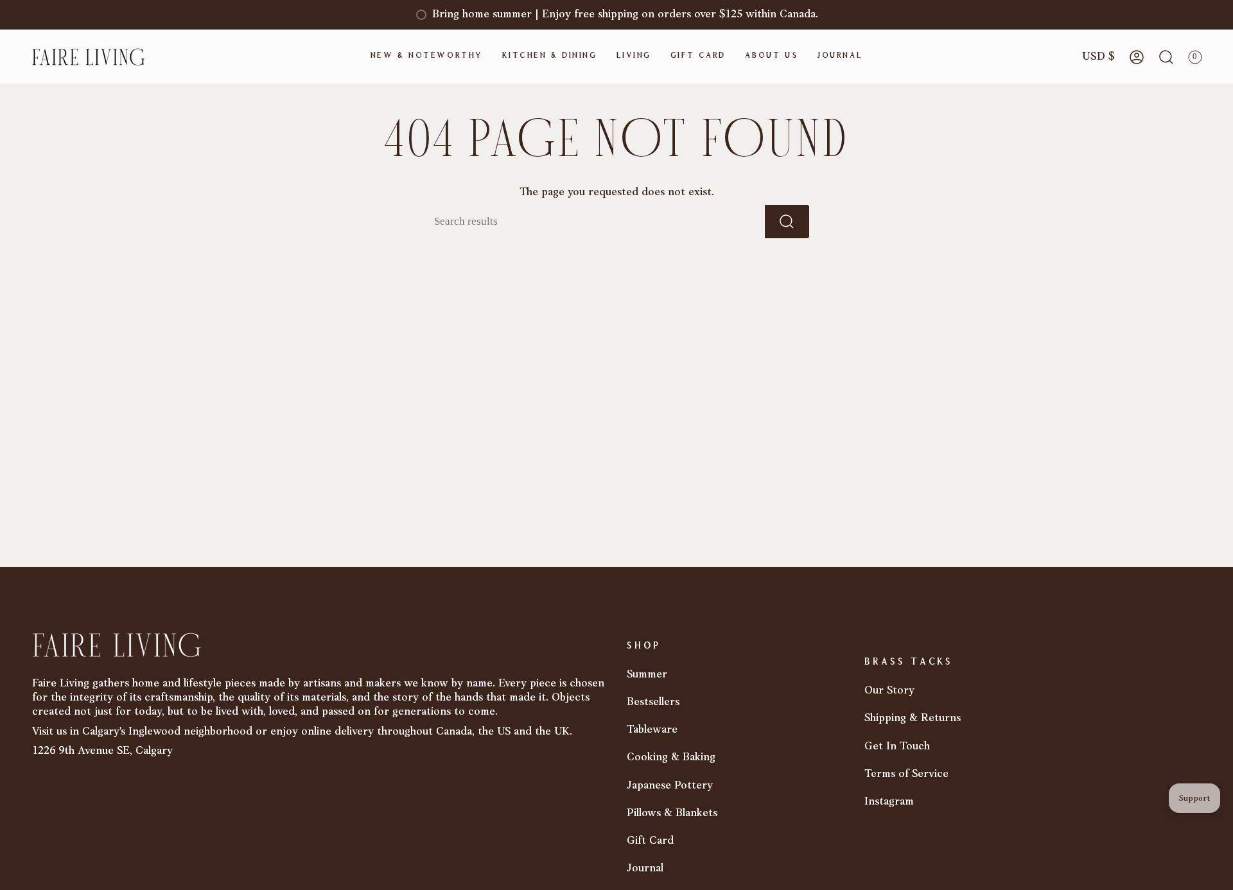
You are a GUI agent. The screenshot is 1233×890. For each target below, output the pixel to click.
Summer (647, 674)
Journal (645, 868)
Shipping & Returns (912, 718)
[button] (427, 57)
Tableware (652, 729)
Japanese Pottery (670, 785)
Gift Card (650, 840)
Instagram (889, 801)
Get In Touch (897, 746)
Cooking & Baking (671, 757)
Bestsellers (653, 702)
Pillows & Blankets (672, 813)
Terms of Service (906, 774)
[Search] (787, 221)
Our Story (889, 690)
